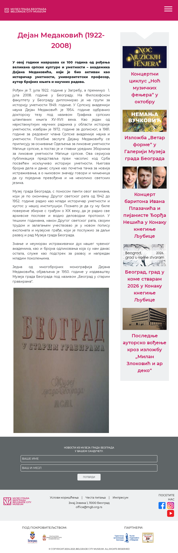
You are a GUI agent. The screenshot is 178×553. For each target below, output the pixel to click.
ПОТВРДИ (89, 477)
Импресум (120, 497)
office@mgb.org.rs (89, 507)
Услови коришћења (64, 497)
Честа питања (96, 497)
